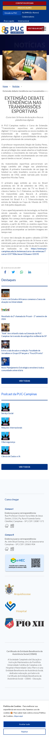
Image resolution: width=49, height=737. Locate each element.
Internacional (23, 21)
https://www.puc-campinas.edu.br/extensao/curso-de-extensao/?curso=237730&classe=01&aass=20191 (24, 251)
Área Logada (9, 21)
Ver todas (24, 381)
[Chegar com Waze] (7, 526)
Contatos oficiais (24, 3)
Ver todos (24, 467)
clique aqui (18, 716)
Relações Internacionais (11, 427)
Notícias (15, 86)
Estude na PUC (11, 13)
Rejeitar (24, 731)
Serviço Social (7, 413)
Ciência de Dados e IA (10, 456)
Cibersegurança (8, 442)
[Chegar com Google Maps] (12, 526)
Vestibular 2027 (35, 28)
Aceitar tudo (24, 724)
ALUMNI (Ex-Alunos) (30, 12)
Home (5, 86)
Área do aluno (25, 8)
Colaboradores (28, 17)
